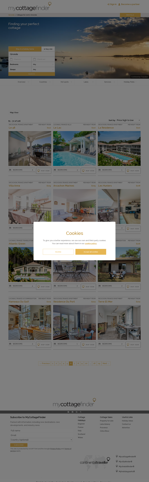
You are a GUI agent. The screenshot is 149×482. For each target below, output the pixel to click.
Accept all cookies (91, 252)
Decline (58, 252)
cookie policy (91, 243)
